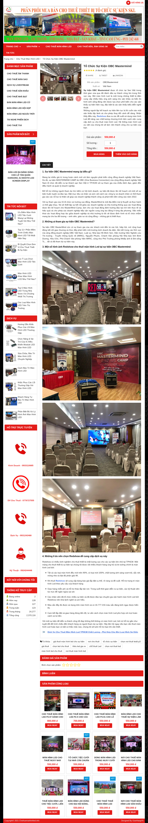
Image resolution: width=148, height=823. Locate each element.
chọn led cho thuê (61, 646)
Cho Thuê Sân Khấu (18, 91)
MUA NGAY (52, 725)
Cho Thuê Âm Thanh (18, 73)
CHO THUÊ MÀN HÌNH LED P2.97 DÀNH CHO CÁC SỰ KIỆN (52, 717)
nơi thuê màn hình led (76, 651)
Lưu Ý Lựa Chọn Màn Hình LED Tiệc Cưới (27, 262)
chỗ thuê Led (95, 646)
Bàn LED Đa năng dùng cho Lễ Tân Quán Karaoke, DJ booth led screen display (21, 176)
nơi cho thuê (93, 641)
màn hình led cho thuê (52, 651)
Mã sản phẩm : (94, 82)
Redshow (101, 116)
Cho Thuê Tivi (14, 125)
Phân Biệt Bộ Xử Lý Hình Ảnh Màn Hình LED (27, 414)
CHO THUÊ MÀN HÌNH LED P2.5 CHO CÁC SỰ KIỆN (78, 717)
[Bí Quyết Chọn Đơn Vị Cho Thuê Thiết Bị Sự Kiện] (11, 253)
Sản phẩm (32, 46)
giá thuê (45, 646)
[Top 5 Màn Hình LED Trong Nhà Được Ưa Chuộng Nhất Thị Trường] (11, 297)
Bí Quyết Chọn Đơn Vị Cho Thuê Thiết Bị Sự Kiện (27, 247)
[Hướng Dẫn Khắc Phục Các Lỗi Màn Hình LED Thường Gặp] (11, 333)
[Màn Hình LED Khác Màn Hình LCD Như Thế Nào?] (11, 283)
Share (90, 76)
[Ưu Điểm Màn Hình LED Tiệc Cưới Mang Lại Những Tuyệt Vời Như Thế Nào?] (11, 222)
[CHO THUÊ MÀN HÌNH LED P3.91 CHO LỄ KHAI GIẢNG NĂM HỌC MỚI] (105, 700)
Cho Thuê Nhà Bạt (17, 96)
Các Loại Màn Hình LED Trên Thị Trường (26, 305)
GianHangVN (138, 821)
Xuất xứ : (97, 86)
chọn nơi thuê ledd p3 (131, 641)
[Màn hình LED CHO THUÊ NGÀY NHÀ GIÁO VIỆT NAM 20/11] (52, 744)
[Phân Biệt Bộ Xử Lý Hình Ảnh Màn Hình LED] (11, 421)
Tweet (104, 76)
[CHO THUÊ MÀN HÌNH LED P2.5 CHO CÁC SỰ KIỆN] (78, 700)
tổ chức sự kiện (110, 641)
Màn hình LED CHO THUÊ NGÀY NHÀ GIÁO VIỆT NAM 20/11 (52, 760)
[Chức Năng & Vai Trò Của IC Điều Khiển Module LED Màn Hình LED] (11, 348)
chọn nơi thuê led (113, 646)
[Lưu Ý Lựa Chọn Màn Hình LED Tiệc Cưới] (11, 268)
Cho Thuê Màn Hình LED (59, 46)
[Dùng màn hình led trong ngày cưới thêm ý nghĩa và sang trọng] (105, 744)
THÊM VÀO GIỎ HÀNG (126, 154)
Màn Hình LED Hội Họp (19, 108)
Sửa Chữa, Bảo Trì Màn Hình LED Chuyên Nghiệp (26, 356)
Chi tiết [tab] (46, 165)
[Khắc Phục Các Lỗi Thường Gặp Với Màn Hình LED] (11, 392)
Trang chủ (12, 46)
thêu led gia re (79, 646)
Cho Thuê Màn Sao (17, 79)
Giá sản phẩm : (94, 137)
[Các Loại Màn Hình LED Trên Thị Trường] (11, 312)
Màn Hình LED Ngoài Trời (21, 114)
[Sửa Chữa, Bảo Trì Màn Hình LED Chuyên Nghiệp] (11, 363)
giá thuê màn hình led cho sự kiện (68, 641)
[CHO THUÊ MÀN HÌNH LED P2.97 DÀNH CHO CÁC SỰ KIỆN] (52, 700)
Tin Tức (10, 53)
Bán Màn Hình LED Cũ (18, 102)
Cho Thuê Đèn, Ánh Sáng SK (92, 46)
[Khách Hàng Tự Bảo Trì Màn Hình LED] (11, 406)
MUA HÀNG (99, 154)
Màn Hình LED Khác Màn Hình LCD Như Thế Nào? (27, 276)
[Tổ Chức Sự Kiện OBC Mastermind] (60, 78)
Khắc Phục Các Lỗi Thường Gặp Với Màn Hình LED (26, 385)
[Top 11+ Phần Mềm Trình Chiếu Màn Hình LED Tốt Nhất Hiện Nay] (11, 239)
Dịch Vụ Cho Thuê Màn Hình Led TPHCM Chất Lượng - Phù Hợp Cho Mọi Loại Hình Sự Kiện (93, 632)
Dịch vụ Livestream (18, 85)
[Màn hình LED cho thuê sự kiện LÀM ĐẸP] (131, 700)
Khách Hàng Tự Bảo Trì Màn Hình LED (26, 400)
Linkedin (118, 76)
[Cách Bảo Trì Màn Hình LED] (11, 377)
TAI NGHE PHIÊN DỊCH (18, 119)
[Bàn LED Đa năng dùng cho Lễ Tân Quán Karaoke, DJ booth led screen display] (21, 154)
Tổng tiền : (92, 148)
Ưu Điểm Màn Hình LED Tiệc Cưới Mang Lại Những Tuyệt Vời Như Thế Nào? (27, 218)
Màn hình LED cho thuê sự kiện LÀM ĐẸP (131, 717)
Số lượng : (92, 143)
